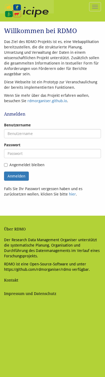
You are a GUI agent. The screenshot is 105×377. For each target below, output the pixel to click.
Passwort (12, 145)
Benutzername (17, 125)
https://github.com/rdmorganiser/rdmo (37, 269)
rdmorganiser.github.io (47, 101)
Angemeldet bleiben (26, 165)
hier (72, 194)
